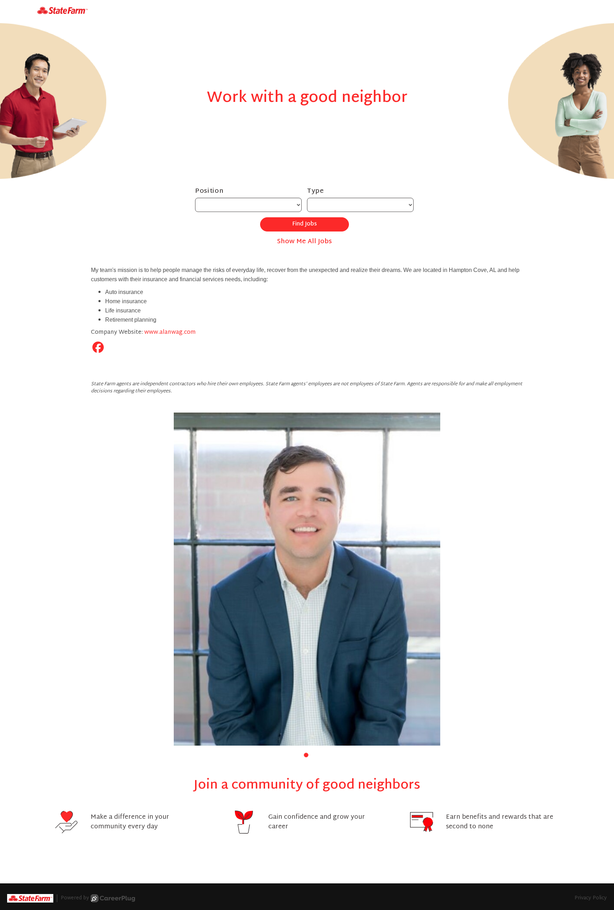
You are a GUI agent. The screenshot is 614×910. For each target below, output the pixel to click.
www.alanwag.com (170, 332)
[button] (306, 755)
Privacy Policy (591, 898)
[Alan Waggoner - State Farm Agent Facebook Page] (98, 348)
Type (315, 191)
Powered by (75, 898)
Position (209, 191)
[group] (307, 579)
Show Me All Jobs (304, 241)
